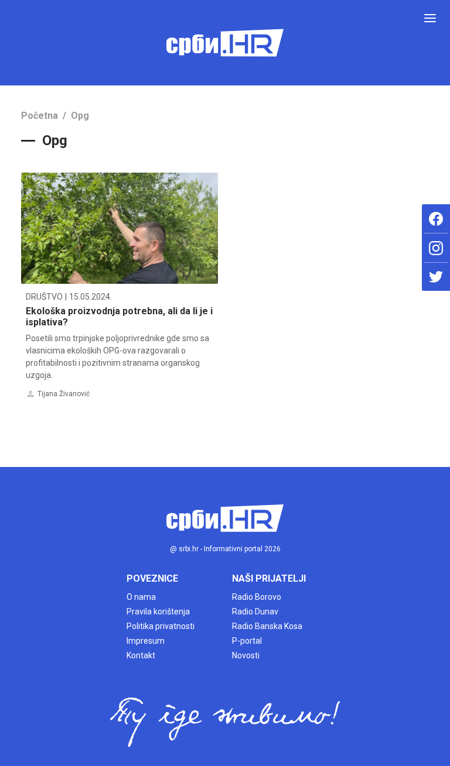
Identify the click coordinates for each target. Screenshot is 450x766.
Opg (80, 115)
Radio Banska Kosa (267, 626)
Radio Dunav (255, 611)
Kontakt (141, 655)
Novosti (246, 655)
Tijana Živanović (64, 394)
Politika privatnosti (161, 626)
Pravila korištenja (158, 611)
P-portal (247, 640)
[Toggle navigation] (430, 18)
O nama (141, 597)
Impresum (146, 640)
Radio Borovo (256, 597)
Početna (39, 115)
